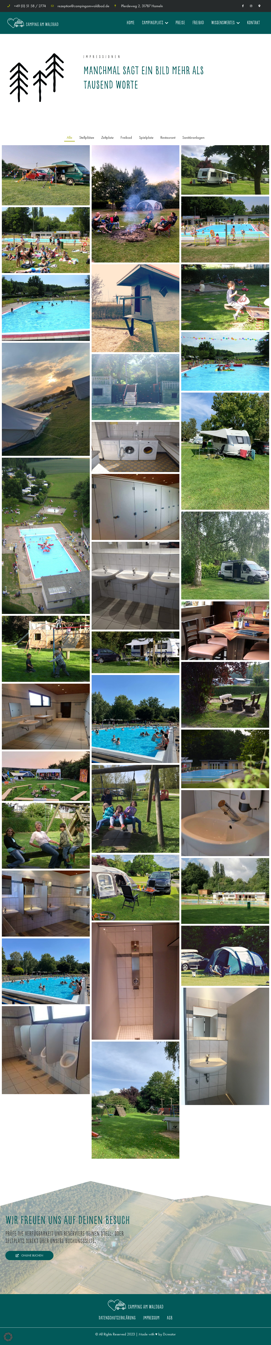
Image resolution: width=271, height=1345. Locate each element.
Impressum (151, 1318)
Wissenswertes (223, 22)
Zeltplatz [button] (107, 137)
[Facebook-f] (243, 6)
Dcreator (169, 1334)
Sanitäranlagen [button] (193, 137)
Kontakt (253, 22)
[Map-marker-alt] (259, 6)
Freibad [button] (126, 137)
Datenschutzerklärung (117, 1318)
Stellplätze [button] (86, 137)
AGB (169, 1318)
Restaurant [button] (167, 137)
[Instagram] (251, 6)
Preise (180, 22)
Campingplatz (152, 22)
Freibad (198, 22)
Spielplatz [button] (146, 137)
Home (131, 22)
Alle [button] (69, 137)
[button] (8, 1337)
